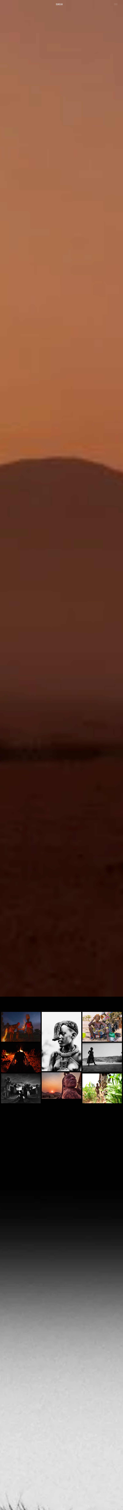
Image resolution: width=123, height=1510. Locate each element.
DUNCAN (59, 4)
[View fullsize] (21, 1027)
